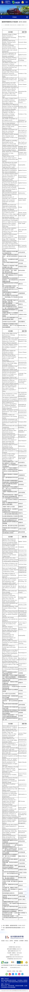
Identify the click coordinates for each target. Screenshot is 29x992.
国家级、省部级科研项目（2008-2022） (15, 925)
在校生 (13, 971)
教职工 (20, 971)
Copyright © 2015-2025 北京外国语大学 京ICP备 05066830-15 (14, 990)
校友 (17, 971)
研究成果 (16, 13)
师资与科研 (12, 13)
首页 (8, 13)
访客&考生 (9, 971)
